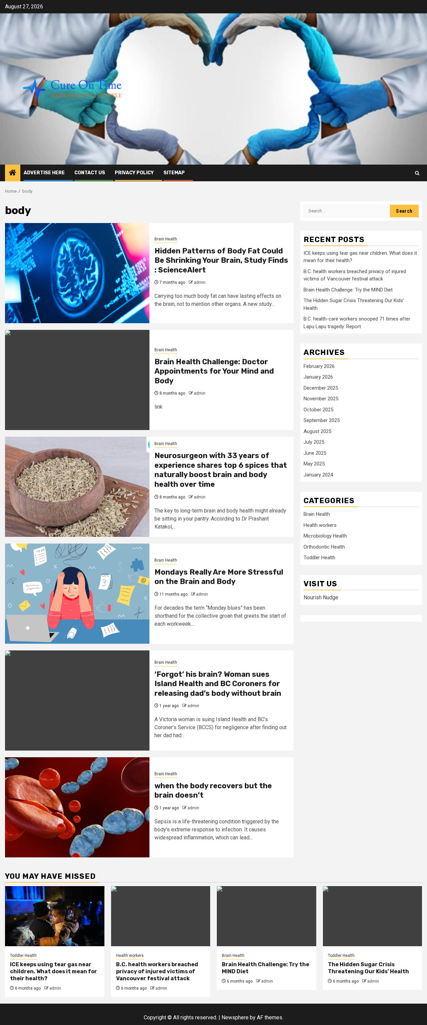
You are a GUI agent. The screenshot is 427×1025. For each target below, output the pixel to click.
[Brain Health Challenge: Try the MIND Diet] (266, 916)
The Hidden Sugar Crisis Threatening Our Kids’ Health (368, 968)
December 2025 (321, 388)
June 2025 (315, 453)
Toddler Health (319, 558)
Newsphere (235, 1017)
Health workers (320, 525)
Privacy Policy (134, 173)
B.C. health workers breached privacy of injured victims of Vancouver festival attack (157, 971)
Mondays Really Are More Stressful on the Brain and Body (218, 577)
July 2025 (314, 442)
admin (199, 282)
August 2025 (317, 431)
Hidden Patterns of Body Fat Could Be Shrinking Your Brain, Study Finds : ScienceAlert (221, 260)
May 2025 (314, 464)
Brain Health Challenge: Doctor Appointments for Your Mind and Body (214, 371)
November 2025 (321, 399)
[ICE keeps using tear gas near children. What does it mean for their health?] (54, 916)
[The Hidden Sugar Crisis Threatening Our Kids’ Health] (372, 916)
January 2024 (318, 475)
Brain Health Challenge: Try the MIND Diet (348, 290)
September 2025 (322, 420)
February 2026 (319, 366)
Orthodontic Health (324, 547)
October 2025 (318, 410)
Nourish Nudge (321, 597)
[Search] (417, 173)
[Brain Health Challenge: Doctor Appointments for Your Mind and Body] (77, 380)
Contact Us (89, 173)
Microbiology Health (325, 536)
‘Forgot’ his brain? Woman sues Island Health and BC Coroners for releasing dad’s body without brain (217, 684)
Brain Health (165, 239)
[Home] (12, 173)
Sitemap (174, 173)
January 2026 (318, 377)
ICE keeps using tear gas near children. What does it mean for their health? (53, 971)
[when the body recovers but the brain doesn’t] (77, 807)
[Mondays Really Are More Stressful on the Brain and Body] (77, 594)
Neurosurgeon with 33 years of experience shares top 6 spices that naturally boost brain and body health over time (220, 470)
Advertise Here (44, 173)
